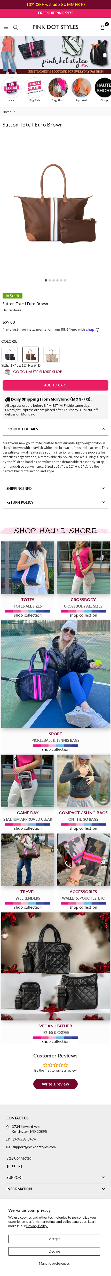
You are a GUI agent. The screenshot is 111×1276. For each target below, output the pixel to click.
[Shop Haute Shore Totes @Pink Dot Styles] (27, 567)
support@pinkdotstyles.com (34, 1147)
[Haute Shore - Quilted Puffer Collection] (55, 966)
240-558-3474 (24, 1139)
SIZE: (21, 365)
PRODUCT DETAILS (22, 429)
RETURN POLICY (19, 502)
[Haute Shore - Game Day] (27, 781)
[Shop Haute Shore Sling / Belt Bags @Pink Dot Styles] (83, 781)
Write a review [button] (55, 1083)
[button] (9, 355)
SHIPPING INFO (19, 488)
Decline (54, 1251)
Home (7, 112)
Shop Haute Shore (55, 531)
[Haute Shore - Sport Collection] (55, 674)
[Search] (15, 27)
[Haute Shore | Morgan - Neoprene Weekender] (27, 860)
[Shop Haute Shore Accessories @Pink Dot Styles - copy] (83, 860)
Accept (54, 1239)
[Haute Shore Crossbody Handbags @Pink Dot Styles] (83, 567)
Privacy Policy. (37, 1226)
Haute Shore (12, 310)
